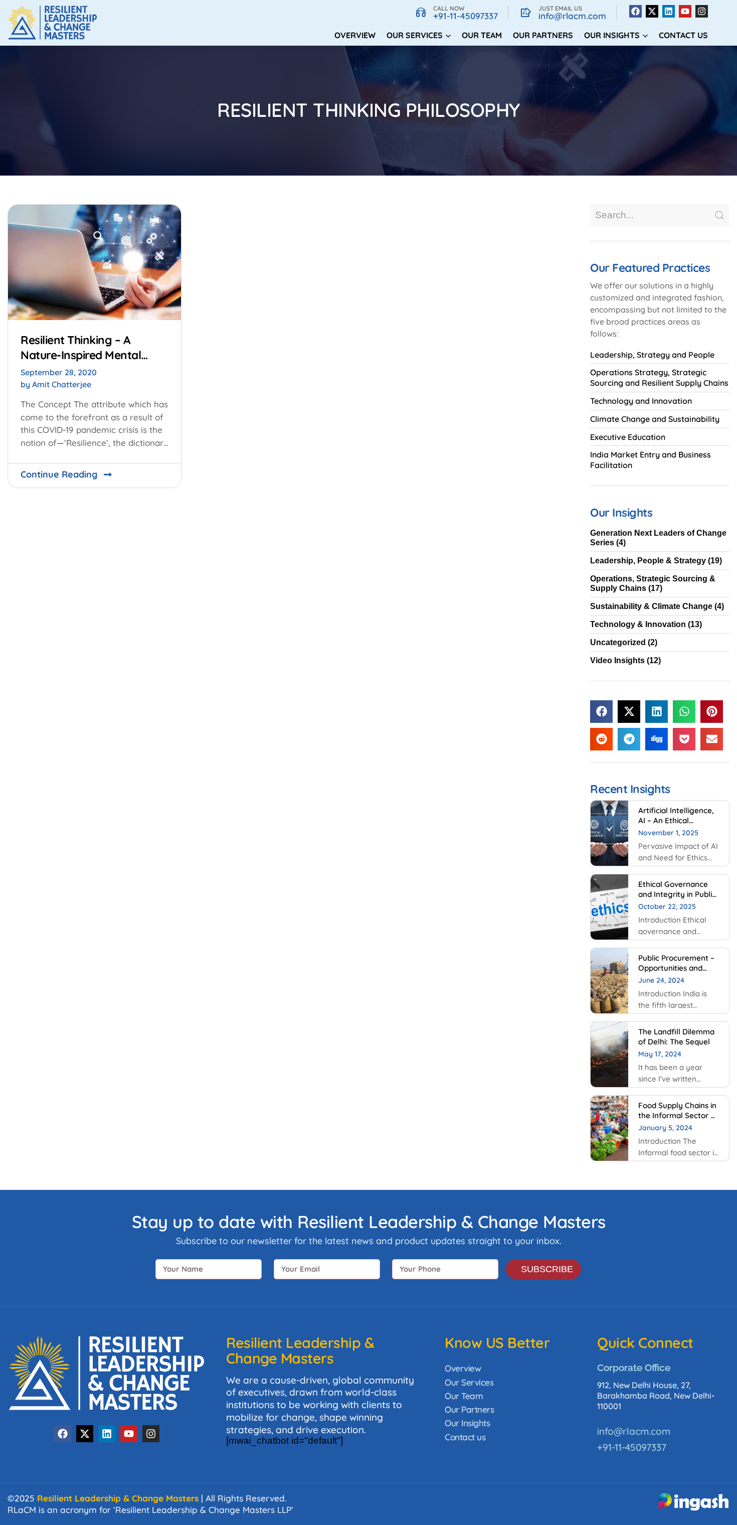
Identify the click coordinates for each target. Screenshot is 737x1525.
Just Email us (560, 8)
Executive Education (627, 437)
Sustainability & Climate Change (651, 606)
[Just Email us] (526, 13)
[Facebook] (635, 11)
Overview (355, 35)
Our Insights (467, 1423)
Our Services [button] (415, 35)
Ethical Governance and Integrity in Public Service (677, 894)
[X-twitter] (652, 11)
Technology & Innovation (638, 624)
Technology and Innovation (641, 401)
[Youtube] (685, 11)
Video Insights (617, 660)
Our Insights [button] (612, 35)
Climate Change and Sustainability (654, 419)
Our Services (469, 1382)
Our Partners (543, 35)
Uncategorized (618, 642)
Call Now (448, 8)
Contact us (683, 35)
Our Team (482, 35)
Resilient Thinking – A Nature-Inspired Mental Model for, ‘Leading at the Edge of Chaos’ (88, 362)
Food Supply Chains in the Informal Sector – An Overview (677, 1115)
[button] (601, 711)
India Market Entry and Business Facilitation (650, 459)
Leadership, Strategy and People (652, 355)
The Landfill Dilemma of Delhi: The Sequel (676, 1036)
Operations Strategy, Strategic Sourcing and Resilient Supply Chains (659, 377)
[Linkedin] (668, 11)
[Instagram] (701, 11)
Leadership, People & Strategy (648, 560)
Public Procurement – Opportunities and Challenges (676, 968)
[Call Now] (421, 13)
